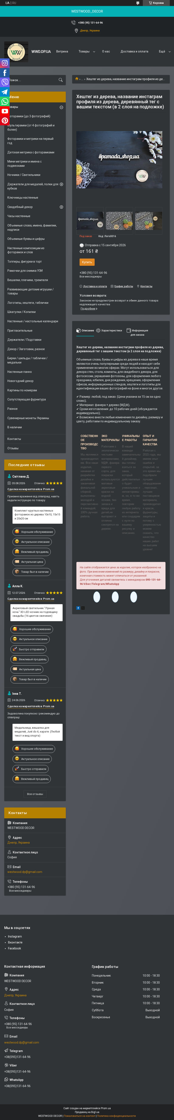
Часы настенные (18, 216)
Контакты (14, 439)
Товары (84, 51)
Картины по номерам (22, 390)
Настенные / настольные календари (32, 321)
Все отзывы (35, 794)
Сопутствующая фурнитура (26, 399)
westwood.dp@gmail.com (24, 872)
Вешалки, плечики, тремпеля (27, 280)
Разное (12, 408)
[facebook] (78, 608)
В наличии (14, 427)
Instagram (15, 936)
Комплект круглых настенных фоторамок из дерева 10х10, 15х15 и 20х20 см (37, 514)
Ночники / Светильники (23, 175)
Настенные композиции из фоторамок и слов (25, 250)
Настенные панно (19, 371)
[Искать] (61, 80)
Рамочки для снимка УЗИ (25, 270)
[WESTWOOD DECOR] (16, 51)
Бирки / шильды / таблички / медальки (27, 360)
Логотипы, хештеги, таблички (27, 302)
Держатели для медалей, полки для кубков (32, 186)
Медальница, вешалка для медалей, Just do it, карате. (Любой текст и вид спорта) (37, 731)
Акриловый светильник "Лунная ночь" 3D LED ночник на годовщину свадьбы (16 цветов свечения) (35, 612)
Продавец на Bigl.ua (87, 1112)
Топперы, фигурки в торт (24, 261)
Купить (87, 262)
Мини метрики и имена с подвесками (24, 163)
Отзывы (12, 448)
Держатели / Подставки (24, 339)
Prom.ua (106, 1108)
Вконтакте (15, 942)
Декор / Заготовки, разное (26, 349)
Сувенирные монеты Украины (28, 418)
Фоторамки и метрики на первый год (30, 141)
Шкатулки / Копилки (21, 312)
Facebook (14, 948)
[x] (83, 608)
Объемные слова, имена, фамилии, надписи (32, 227)
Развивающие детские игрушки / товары (30, 291)
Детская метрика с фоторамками (30, 152)
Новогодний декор (20, 381)
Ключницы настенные (22, 197)
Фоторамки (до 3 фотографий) (28, 116)
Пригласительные (19, 330)
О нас (106, 51)
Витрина (62, 51)
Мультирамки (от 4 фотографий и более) (31, 127)
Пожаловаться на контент (79, 1115)
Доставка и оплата (134, 51)
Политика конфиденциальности (116, 1115)
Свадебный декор (20, 207)
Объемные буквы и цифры (26, 238)
